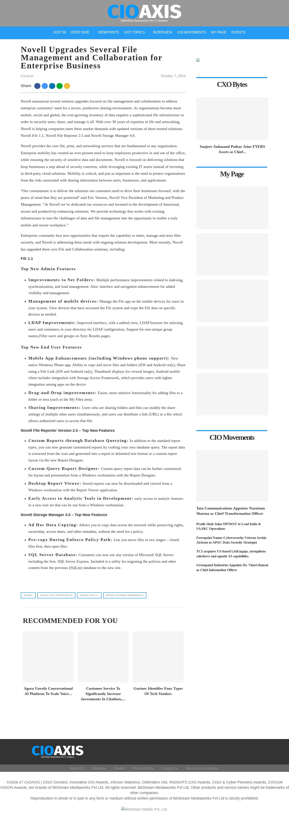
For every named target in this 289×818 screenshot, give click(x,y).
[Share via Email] (67, 85)
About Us (77, 768)
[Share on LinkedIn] (52, 85)
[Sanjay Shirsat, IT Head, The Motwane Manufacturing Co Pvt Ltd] (232, 254)
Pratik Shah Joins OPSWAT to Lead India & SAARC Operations (228, 526)
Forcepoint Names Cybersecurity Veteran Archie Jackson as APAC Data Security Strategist (231, 540)
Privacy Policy (143, 768)
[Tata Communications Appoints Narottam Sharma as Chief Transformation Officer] (232, 475)
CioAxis (27, 76)
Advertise (99, 768)
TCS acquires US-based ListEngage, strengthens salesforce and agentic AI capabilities (231, 553)
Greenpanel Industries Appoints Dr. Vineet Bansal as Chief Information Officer (232, 567)
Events (238, 32)
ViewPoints (108, 32)
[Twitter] (246, 751)
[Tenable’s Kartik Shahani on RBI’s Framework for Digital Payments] (232, 208)
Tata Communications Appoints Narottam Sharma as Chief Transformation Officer (230, 511)
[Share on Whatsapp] (60, 85)
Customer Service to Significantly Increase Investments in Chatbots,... (103, 693)
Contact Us (169, 768)
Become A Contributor (202, 768)
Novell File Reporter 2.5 (56, 595)
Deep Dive (80, 32)
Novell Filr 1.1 (89, 595)
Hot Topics (134, 32)
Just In (59, 32)
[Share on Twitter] (45, 85)
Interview (162, 32)
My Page (218, 32)
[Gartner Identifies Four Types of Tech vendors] (158, 656)
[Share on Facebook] (38, 85)
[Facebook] (236, 751)
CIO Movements (191, 32)
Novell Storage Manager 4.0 (124, 595)
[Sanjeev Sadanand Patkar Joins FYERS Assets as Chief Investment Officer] (232, 118)
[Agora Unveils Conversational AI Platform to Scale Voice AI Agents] (48, 656)
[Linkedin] (256, 751)
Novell (28, 595)
